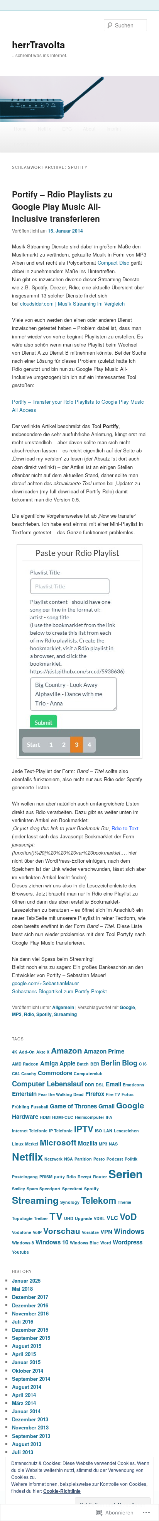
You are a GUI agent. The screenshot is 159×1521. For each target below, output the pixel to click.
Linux (18, 1144)
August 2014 (26, 1386)
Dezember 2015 (30, 1329)
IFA (109, 1117)
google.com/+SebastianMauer (45, 983)
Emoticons (133, 1085)
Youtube (20, 1252)
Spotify (44, 1014)
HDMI (45, 1117)
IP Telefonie (61, 1131)
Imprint (114, 128)
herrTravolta (38, 44)
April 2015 (24, 1354)
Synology (70, 1202)
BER (94, 1064)
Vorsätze (90, 1232)
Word (105, 1243)
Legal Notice (27, 144)
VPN (106, 1231)
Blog (129, 1062)
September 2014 (31, 1378)
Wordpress (127, 1242)
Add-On (27, 1052)
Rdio (29, 1014)
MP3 (17, 1014)
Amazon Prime (104, 1051)
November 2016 (30, 1313)
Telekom (98, 1200)
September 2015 (31, 1337)
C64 (16, 1073)
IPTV (83, 1128)
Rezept (84, 1176)
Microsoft (58, 1142)
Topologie (22, 1218)
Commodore (55, 1073)
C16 (143, 1064)
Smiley (18, 1188)
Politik (131, 1159)
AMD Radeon (25, 1064)
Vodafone (21, 1232)
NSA (68, 1159)
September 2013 (31, 1435)
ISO (98, 1131)
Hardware (25, 1116)
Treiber (41, 1218)
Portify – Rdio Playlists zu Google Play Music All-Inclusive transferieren (62, 206)
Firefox (94, 1093)
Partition (83, 1159)
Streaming (65, 1014)
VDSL (99, 1218)
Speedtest (72, 1188)
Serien (125, 1174)
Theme (124, 1202)
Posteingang (25, 1176)
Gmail (106, 1106)
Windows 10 (52, 1242)
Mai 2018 (22, 1288)
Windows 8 (23, 1243)
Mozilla (87, 1143)
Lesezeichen (126, 1131)
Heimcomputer (89, 1117)
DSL (100, 1085)
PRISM (45, 1176)
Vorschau (61, 1230)
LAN (107, 1131)
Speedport (50, 1188)
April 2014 (24, 1395)
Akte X (42, 1052)
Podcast (115, 1159)
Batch (83, 1064)
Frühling (20, 1107)
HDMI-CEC (62, 1117)
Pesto (99, 1159)
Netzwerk (53, 1159)
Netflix (44, 128)
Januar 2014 (26, 1411)
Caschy (28, 1073)
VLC (112, 1217)
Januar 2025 (26, 1280)
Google (127, 1007)
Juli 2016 (22, 1321)
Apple (67, 1063)
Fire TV (113, 1094)
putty (59, 1176)
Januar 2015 (26, 1362)
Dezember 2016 (30, 1305)
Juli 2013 (22, 1452)
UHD (68, 1218)
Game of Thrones (73, 1106)
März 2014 (24, 1403)
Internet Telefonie (29, 1131)
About (89, 128)
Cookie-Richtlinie (62, 1490)
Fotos (128, 1094)
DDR (89, 1085)
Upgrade (83, 1218)
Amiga (49, 1063)
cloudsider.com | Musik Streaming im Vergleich (72, 303)
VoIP (37, 1232)
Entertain (24, 1093)
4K (14, 1052)
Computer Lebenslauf (47, 1083)
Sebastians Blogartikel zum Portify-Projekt (59, 991)
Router (100, 1176)
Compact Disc (113, 262)
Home (20, 128)
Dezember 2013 (30, 1419)
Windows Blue (84, 1243)
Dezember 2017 (30, 1296)
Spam (32, 1188)
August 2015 (26, 1345)
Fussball (39, 1107)
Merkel (31, 1144)
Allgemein (63, 1007)
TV (56, 1216)
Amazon (66, 1050)
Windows (129, 1231)
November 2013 (30, 1427)
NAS (113, 1144)
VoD (128, 1216)
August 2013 (26, 1444)
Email (113, 1084)
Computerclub (88, 1073)
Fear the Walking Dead (61, 1094)
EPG (67, 128)
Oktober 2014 (27, 1370)
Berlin (110, 1062)
